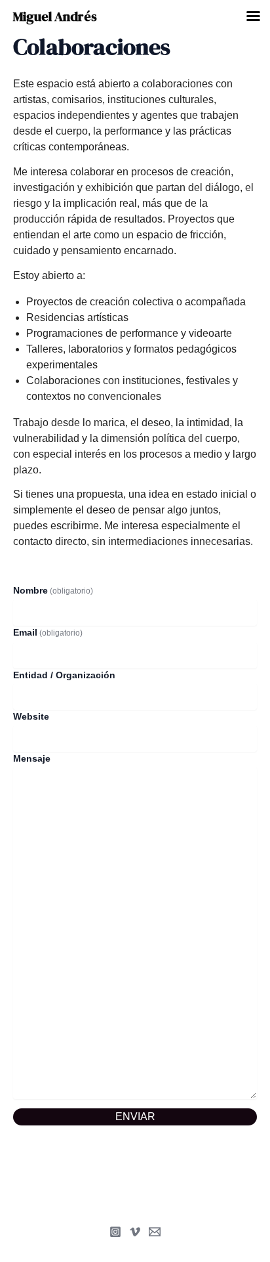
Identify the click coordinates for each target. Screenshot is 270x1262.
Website (31, 716)
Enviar (135, 1116)
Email (48, 632)
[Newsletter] (155, 1232)
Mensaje (31, 758)
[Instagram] (115, 1232)
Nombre (53, 590)
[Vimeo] (135, 1232)
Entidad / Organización (64, 675)
